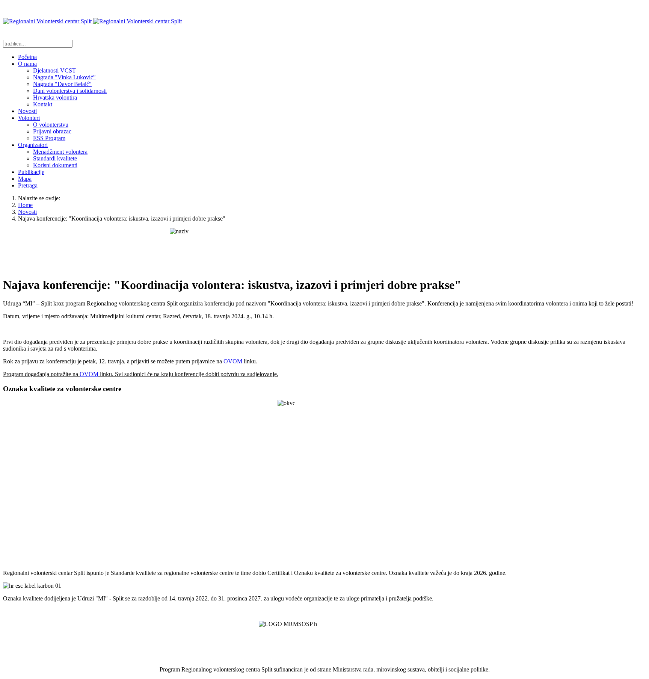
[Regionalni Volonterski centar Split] (92, 21)
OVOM (232, 361)
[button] (27, 63)
